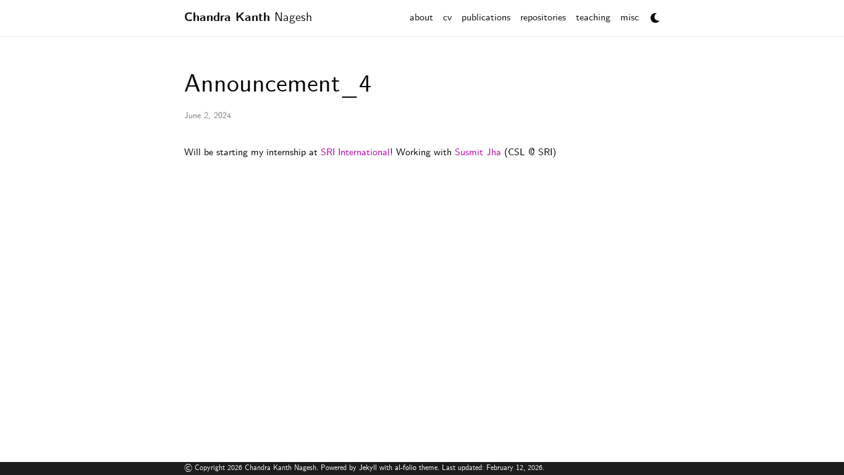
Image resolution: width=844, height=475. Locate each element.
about (421, 17)
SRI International (355, 152)
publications (486, 17)
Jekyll (368, 468)
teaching (593, 17)
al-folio (405, 468)
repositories (543, 17)
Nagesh (248, 18)
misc (629, 17)
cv (447, 17)
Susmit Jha (478, 152)
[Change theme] (652, 14)
